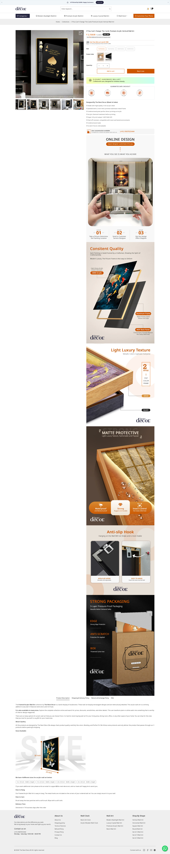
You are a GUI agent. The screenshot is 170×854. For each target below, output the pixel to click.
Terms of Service (60, 826)
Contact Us (58, 835)
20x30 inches (121, 49)
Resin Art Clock (86, 820)
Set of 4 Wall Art (137, 838)
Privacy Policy (59, 832)
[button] (151, 9)
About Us (58, 820)
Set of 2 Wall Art (137, 832)
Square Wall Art (137, 826)
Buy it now (140, 71)
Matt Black (109, 60)
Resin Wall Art (111, 829)
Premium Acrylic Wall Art (115, 826)
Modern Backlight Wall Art (115, 820)
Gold (101, 60)
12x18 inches (102, 49)
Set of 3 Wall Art (137, 835)
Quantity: (89, 65)
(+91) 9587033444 (127, 131)
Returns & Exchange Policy (100, 698)
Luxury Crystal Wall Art (114, 823)
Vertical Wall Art (137, 820)
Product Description (63, 698)
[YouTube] (151, 850)
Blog (56, 838)
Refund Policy (59, 829)
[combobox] (85, 9)
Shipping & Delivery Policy (80, 698)
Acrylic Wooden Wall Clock (89, 823)
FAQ (112, 698)
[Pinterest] (155, 850)
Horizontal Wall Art (138, 823)
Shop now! (92, 2)
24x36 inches (131, 49)
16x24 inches (112, 49)
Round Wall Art (137, 829)
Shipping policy (60, 823)
